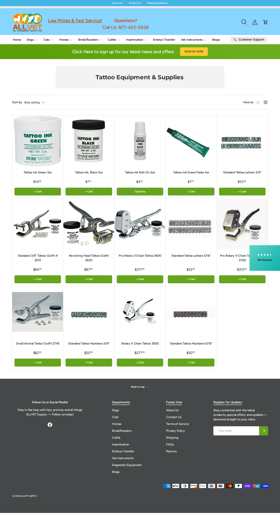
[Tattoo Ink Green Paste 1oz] (191, 140)
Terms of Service (177, 424)
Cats (46, 39)
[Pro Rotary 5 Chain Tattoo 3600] (140, 223)
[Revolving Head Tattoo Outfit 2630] (88, 223)
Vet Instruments (192, 39)
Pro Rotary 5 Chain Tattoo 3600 (140, 255)
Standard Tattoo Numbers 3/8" (89, 343)
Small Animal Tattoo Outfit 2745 (37, 343)
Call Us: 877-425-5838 (125, 27)
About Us (117, 3)
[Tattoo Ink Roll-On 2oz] (140, 140)
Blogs (216, 39)
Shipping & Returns (157, 3)
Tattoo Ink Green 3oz (38, 172)
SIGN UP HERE (194, 51)
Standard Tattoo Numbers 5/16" (191, 343)
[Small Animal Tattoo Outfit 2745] (37, 311)
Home (17, 39)
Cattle (112, 39)
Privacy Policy (175, 431)
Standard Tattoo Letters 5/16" (191, 255)
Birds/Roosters (88, 39)
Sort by (17, 102)
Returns (171, 451)
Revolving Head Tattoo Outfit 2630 (89, 258)
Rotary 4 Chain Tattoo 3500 (140, 343)
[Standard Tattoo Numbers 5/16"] (191, 311)
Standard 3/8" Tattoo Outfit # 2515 (38, 258)
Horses (64, 39)
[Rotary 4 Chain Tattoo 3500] (140, 311)
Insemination (134, 39)
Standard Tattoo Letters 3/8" (242, 172)
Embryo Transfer (164, 39)
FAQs (170, 444)
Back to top (138, 386)
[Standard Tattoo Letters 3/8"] (242, 140)
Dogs (30, 39)
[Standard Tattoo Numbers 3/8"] (88, 311)
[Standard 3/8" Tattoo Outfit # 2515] (37, 223)
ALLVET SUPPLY (29, 496)
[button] (265, 258)
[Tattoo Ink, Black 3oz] (88, 140)
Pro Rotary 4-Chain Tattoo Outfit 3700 (242, 258)
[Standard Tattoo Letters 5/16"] (191, 223)
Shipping (172, 437)
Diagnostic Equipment (127, 465)
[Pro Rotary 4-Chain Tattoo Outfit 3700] (242, 223)
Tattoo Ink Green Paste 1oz (191, 172)
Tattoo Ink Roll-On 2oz (140, 172)
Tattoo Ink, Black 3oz (89, 172)
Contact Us (135, 3)
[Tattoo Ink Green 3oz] (37, 140)
